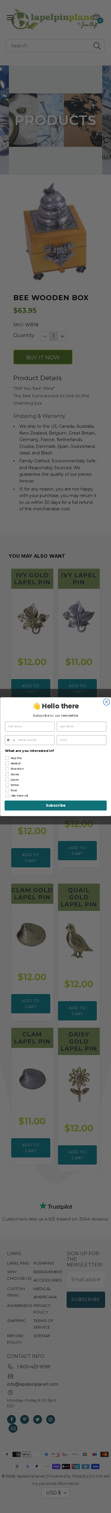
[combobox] (10, 740)
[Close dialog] (106, 702)
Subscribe (55, 805)
